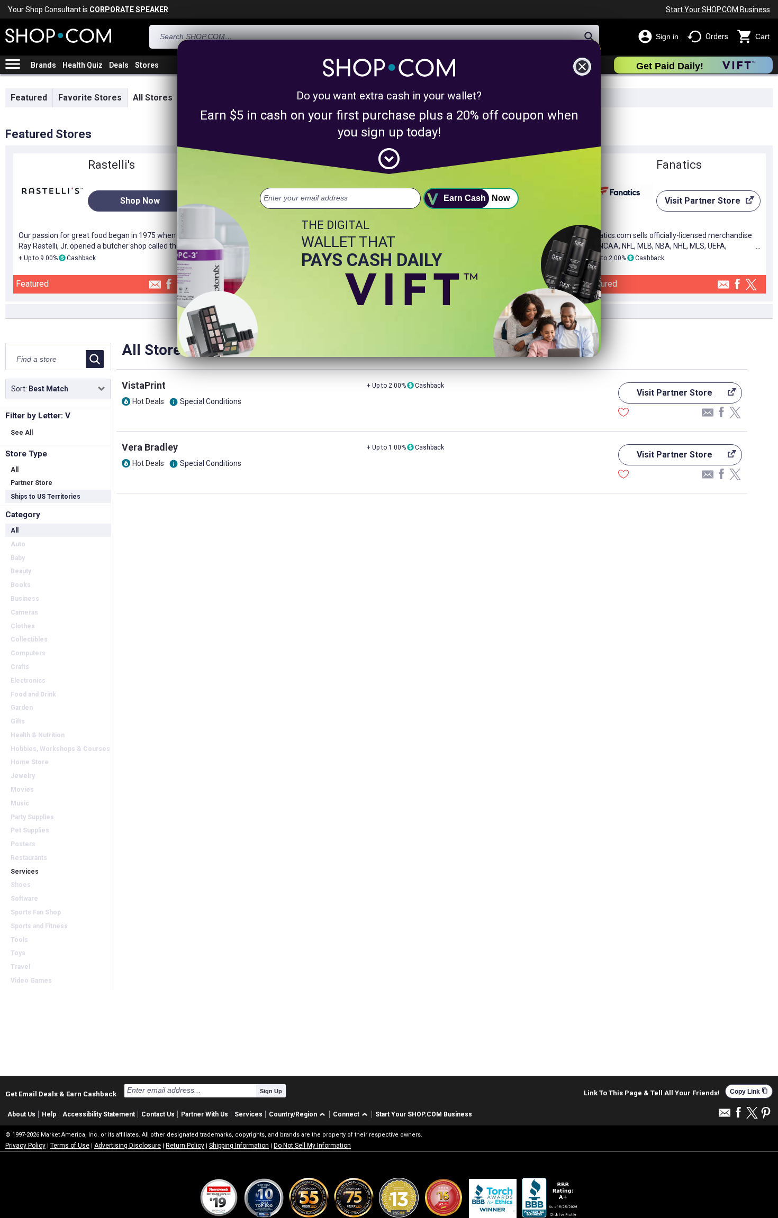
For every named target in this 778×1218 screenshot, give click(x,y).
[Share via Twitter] (751, 285)
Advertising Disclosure (127, 1145)
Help (49, 1114)
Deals (119, 65)
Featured (29, 98)
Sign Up (271, 1091)
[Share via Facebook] (169, 285)
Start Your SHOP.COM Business (718, 9)
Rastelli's (111, 164)
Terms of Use (69, 1145)
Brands (43, 65)
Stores (147, 65)
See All (22, 432)
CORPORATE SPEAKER (128, 9)
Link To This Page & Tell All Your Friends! (652, 1093)
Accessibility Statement (98, 1114)
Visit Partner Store (698, 204)
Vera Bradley (150, 447)
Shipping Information (239, 1145)
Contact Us (158, 1114)
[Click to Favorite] (623, 413)
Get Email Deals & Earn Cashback (60, 1093)
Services (248, 1114)
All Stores (153, 98)
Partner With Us (204, 1114)
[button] (299, 1114)
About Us (21, 1114)
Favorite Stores (90, 98)
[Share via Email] (155, 287)
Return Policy (185, 1145)
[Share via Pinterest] (766, 1113)
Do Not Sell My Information (312, 1145)
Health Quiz (82, 65)
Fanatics (679, 164)
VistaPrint (144, 385)
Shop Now (140, 201)
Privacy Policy (25, 1145)
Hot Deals (148, 401)
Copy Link (749, 1091)
